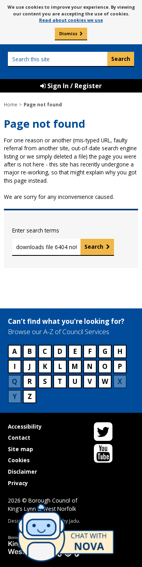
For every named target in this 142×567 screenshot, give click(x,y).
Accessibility (25, 426)
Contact (19, 437)
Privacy (18, 483)
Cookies (19, 460)
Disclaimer (22, 471)
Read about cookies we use (71, 20)
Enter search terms (35, 230)
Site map (20, 449)
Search (93, 246)
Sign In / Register (74, 85)
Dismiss (68, 33)
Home (10, 104)
